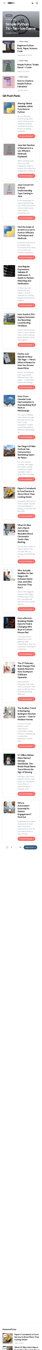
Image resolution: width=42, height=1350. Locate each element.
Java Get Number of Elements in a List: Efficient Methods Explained (26, 151)
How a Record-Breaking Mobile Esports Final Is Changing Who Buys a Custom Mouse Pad (25, 625)
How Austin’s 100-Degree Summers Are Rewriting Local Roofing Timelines (27, 320)
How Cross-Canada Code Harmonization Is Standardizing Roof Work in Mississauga (27, 403)
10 (20, 847)
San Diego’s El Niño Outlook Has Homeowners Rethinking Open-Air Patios (27, 452)
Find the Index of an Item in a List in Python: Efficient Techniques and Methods (26, 233)
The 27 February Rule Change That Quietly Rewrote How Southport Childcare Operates (26, 670)
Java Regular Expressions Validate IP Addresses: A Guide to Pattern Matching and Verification (26, 275)
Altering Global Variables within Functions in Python (25, 107)
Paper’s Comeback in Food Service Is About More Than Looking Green (27, 492)
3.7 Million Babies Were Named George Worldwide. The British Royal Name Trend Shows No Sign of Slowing (27, 764)
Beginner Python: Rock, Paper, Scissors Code (27, 48)
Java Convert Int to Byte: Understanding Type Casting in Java (26, 190)
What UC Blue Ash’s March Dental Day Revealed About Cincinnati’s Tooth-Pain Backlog (25, 534)
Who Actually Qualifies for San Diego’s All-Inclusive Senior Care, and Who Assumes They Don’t (25, 579)
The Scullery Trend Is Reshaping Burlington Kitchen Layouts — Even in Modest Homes (27, 714)
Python (9, 15)
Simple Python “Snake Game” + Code (28, 66)
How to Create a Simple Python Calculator (25, 83)
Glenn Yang (12, 19)
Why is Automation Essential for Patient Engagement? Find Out (24, 810)
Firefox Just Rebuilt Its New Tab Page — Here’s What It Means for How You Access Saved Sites (26, 361)
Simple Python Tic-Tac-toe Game (21, 26)
